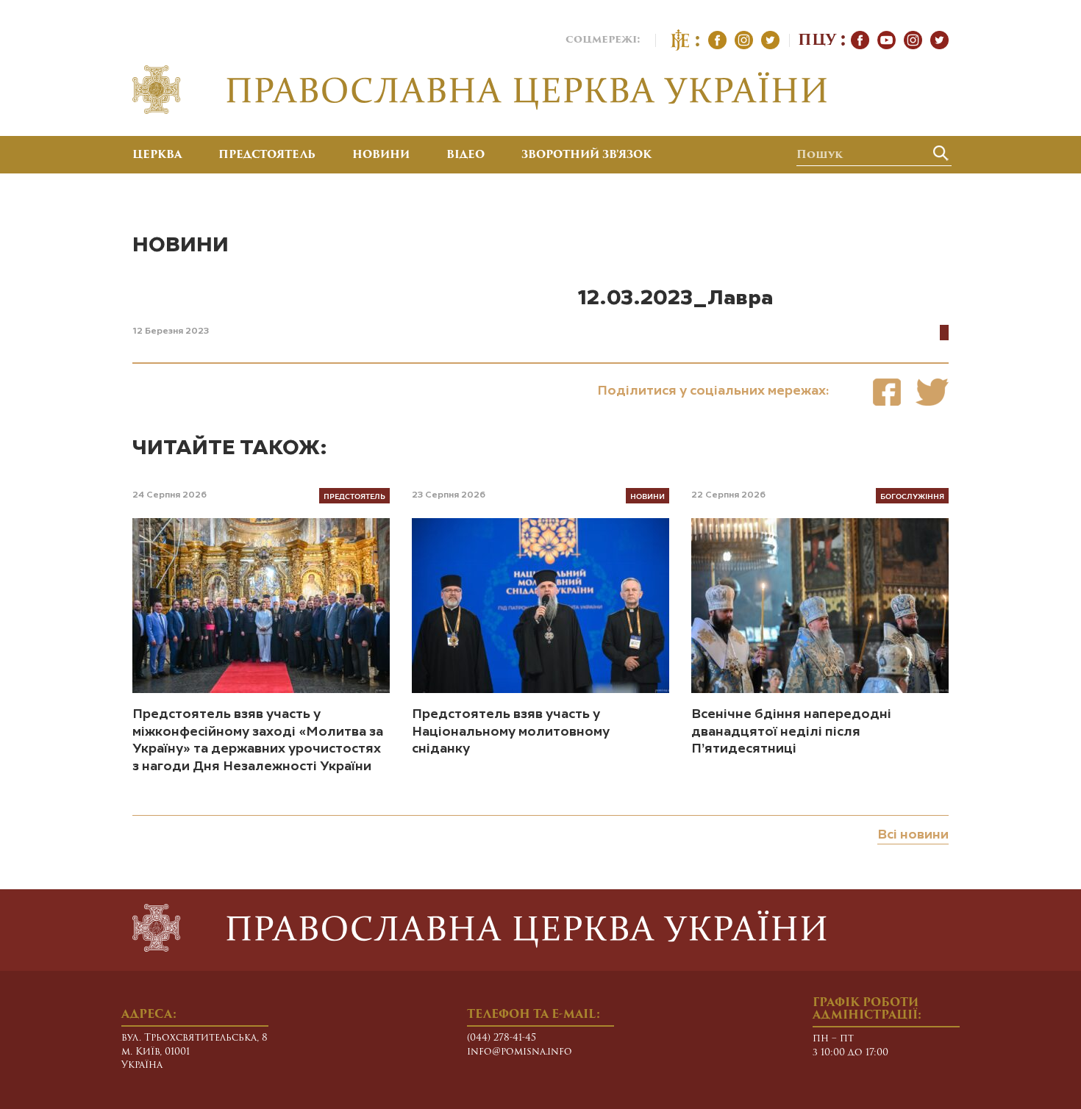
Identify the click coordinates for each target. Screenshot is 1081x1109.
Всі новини (913, 834)
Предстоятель (266, 156)
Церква (157, 156)
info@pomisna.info (519, 1052)
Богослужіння (912, 495)
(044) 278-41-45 (501, 1038)
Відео (465, 156)
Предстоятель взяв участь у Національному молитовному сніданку (511, 732)
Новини (381, 156)
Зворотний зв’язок (586, 156)
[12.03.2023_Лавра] (887, 392)
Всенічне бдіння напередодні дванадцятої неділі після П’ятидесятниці (791, 732)
